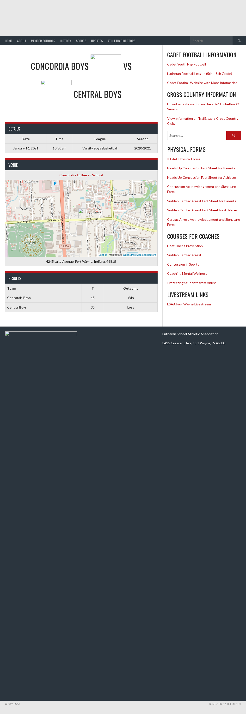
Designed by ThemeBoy (225, 703)
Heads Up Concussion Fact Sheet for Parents (201, 168)
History (65, 40)
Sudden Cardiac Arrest (184, 255)
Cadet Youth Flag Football (187, 64)
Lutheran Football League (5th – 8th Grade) (199, 73)
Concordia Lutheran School (81, 175)
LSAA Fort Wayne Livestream (189, 304)
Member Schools (43, 40)
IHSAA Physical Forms (183, 159)
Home (8, 40)
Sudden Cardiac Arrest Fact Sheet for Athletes (202, 210)
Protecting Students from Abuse (192, 283)
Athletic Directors (121, 40)
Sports (81, 40)
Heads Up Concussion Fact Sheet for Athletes (202, 177)
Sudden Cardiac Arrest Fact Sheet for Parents (201, 201)
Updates (97, 40)
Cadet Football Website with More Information (202, 83)
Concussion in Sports (183, 264)
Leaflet (103, 254)
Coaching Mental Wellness (187, 273)
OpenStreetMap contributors (139, 254)
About (21, 40)
